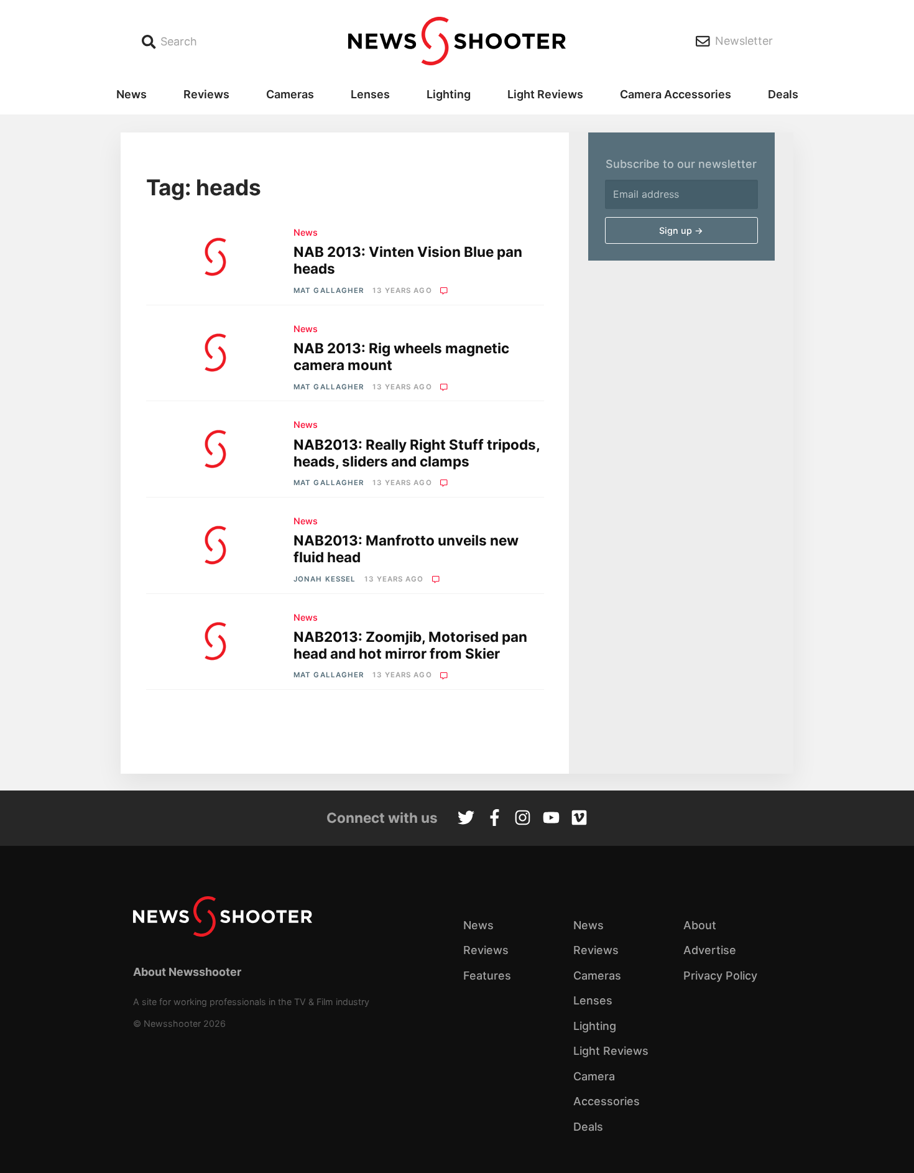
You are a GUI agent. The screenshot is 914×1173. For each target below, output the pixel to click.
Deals (783, 94)
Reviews (206, 94)
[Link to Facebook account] (494, 819)
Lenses (370, 94)
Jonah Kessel (324, 579)
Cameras (290, 94)
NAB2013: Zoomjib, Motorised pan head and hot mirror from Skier (410, 645)
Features (487, 975)
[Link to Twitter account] (466, 819)
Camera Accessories (675, 94)
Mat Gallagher (328, 290)
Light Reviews (545, 94)
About (699, 925)
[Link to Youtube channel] (551, 819)
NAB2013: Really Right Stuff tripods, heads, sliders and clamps (416, 453)
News (131, 94)
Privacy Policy (720, 975)
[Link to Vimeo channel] (579, 819)
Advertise (709, 950)
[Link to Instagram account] (522, 819)
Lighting (449, 94)
